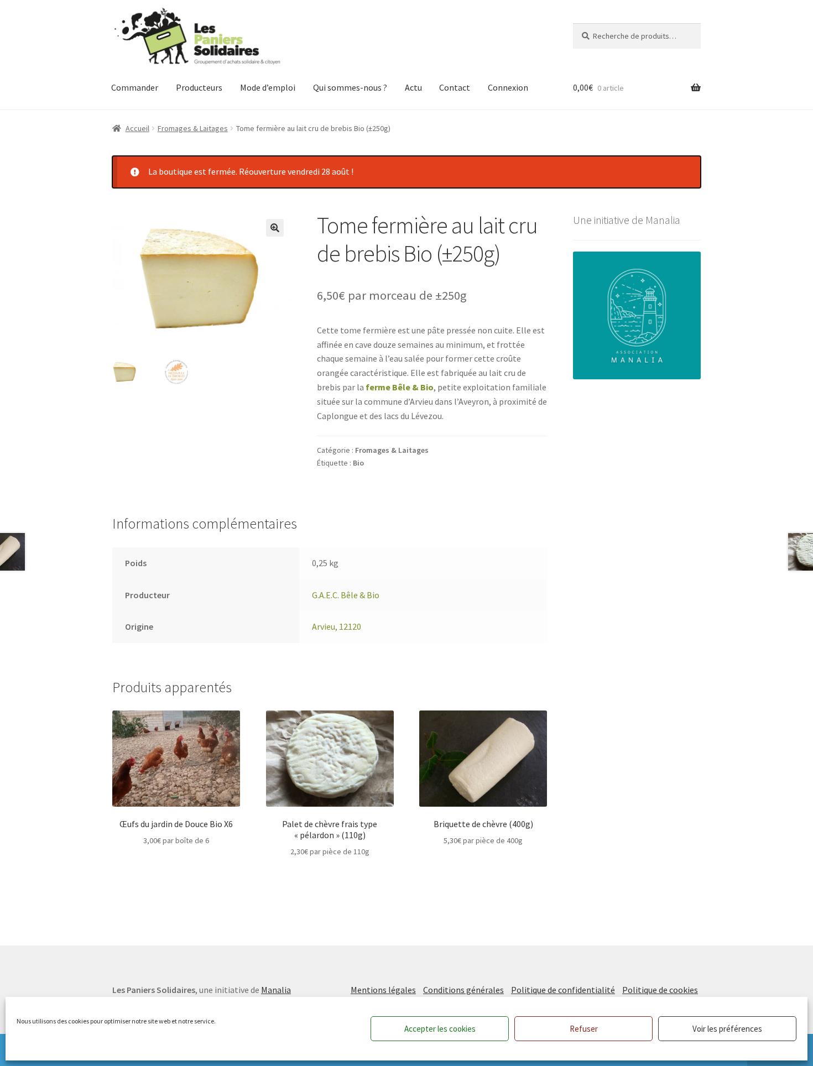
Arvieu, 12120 (336, 626)
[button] (275, 228)
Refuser (584, 1028)
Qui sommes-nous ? (350, 87)
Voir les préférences (727, 1028)
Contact (454, 87)
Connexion (508, 87)
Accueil (137, 128)
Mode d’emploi (267, 87)
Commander (134, 87)
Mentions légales (383, 989)
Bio (358, 463)
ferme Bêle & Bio (400, 387)
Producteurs (199, 87)
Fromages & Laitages (193, 128)
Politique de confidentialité (563, 989)
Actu (413, 87)
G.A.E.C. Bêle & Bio (345, 594)
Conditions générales (463, 989)
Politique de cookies (660, 989)
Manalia (276, 989)
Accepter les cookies (440, 1028)
